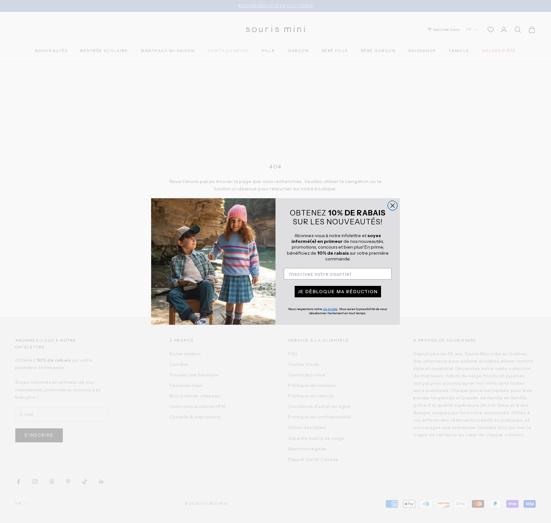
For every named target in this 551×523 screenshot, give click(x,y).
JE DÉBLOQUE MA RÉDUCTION (338, 291)
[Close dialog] (392, 205)
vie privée (330, 309)
